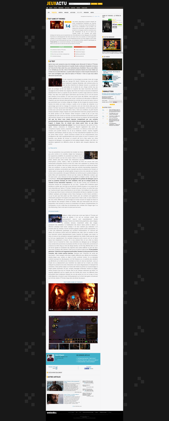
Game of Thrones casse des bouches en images (88, 382)
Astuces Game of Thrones (86, 386)
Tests (55, 7)
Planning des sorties (106, 97)
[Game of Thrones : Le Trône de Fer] (107, 32)
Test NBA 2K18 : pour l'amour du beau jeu (113, 114)
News (50, 7)
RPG (115, 19)
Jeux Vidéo (94, 3)
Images (66, 12)
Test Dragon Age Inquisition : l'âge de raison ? (86, 358)
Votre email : (105, 100)
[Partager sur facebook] (86, 368)
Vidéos (78, 7)
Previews (60, 7)
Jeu (49, 12)
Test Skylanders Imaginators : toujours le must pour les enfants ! (114, 124)
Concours (84, 7)
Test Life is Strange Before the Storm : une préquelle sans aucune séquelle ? (114, 120)
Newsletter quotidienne (107, 96)
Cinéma (100, 3)
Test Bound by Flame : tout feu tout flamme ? (86, 361)
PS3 (98, 16)
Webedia (88, 416)
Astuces (67, 7)
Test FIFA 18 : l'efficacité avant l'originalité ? (114, 117)
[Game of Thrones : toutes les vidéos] (112, 64)
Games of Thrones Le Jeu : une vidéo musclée (88, 390)
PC (93, 16)
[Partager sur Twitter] (91, 368)
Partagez (88, 366)
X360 (96, 16)
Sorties (73, 7)
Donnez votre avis (53, 366)
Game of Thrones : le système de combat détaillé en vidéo (87, 394)
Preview (86, 12)
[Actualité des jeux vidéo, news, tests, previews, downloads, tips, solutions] (47, 8)
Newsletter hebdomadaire (108, 98)
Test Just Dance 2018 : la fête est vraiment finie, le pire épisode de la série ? (114, 110)
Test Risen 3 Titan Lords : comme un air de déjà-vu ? (87, 360)
